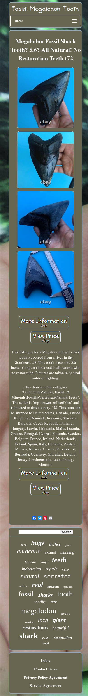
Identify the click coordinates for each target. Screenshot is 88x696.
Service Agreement (46, 685)
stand (46, 643)
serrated (57, 576)
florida (45, 638)
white (23, 586)
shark (28, 636)
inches (54, 544)
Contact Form (45, 669)
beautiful (60, 627)
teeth (59, 560)
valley (65, 569)
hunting (30, 562)
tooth (65, 594)
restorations (35, 627)
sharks (45, 595)
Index (45, 660)
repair (51, 568)
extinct (50, 552)
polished (67, 586)
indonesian (31, 568)
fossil (26, 594)
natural (30, 576)
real (37, 584)
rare (54, 602)
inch (43, 620)
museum (53, 586)
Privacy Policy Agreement (45, 677)
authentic (28, 551)
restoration (63, 637)
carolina (29, 622)
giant (59, 620)
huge (38, 542)
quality (40, 601)
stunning (67, 553)
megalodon (39, 610)
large (44, 562)
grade (68, 545)
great (65, 614)
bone (24, 544)
